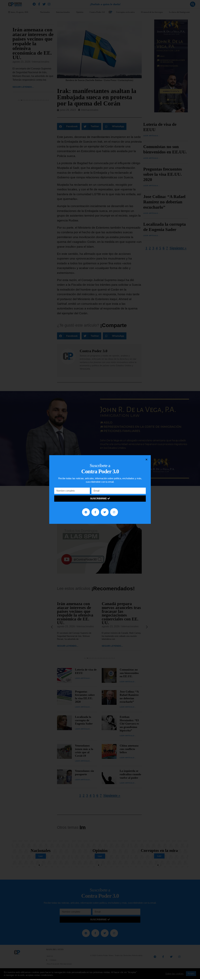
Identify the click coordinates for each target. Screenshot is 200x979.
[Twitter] (105, 512)
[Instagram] (114, 512)
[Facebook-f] (95, 512)
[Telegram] (86, 512)
